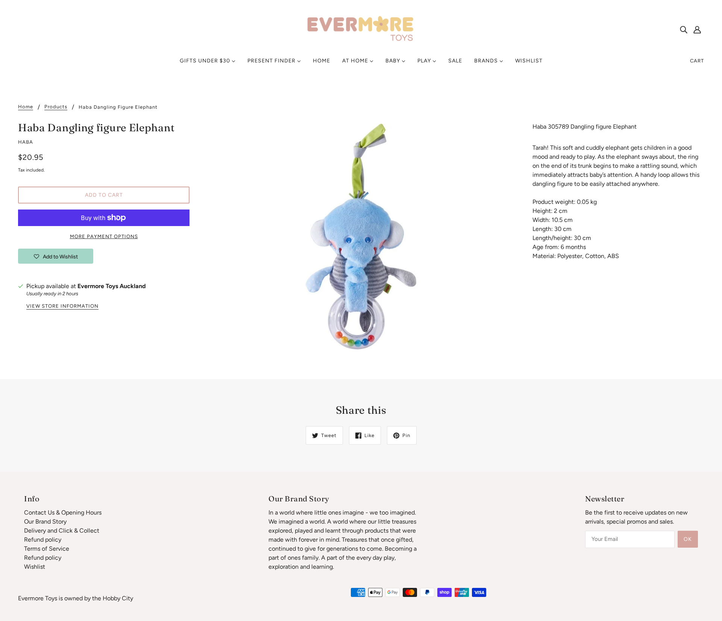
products (55, 106)
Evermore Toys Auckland (111, 286)
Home (25, 106)
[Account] (697, 29)
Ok (688, 539)
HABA (25, 142)
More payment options (104, 236)
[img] (683, 29)
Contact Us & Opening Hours (63, 512)
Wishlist (34, 566)
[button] (55, 256)
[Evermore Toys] (361, 28)
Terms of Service (46, 548)
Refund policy (42, 539)
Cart (697, 61)
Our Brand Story (45, 521)
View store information (62, 306)
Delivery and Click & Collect (61, 530)
